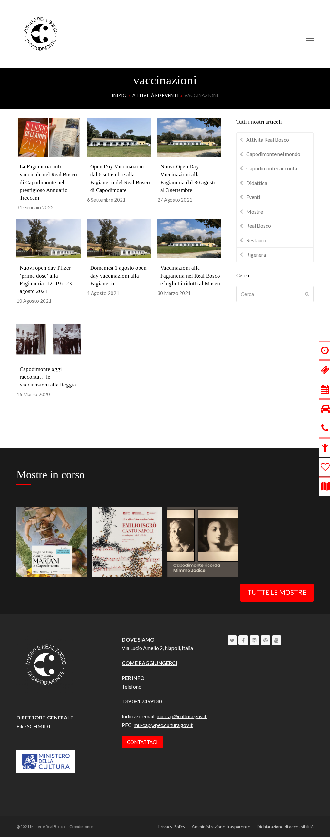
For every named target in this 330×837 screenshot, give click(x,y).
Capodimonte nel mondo (273, 154)
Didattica (256, 183)
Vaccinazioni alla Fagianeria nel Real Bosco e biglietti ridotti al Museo (190, 275)
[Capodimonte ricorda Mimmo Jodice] (202, 541)
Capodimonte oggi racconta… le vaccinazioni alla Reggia (48, 377)
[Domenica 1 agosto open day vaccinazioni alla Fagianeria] (119, 238)
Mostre (254, 211)
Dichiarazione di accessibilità (285, 826)
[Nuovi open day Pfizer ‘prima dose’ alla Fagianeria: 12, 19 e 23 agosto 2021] (48, 238)
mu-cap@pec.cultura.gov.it (163, 725)
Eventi (253, 197)
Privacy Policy (171, 826)
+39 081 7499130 (142, 701)
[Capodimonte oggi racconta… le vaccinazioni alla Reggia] (48, 339)
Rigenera (256, 255)
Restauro (256, 240)
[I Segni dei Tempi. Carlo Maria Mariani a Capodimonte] (51, 541)
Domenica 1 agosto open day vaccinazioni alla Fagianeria (118, 275)
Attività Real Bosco (267, 140)
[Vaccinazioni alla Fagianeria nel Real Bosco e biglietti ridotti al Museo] (189, 238)
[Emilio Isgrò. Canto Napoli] (127, 541)
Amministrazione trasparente (221, 826)
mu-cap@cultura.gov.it (182, 716)
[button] (310, 40)
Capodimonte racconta (271, 168)
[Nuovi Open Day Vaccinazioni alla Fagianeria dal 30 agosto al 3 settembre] (189, 137)
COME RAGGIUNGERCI (149, 663)
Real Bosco (258, 226)
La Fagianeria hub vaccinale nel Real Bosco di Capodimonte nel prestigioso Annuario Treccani (48, 182)
